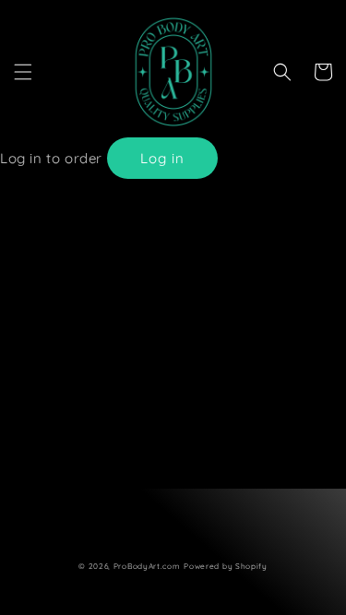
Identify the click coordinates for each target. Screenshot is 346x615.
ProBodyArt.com (147, 566)
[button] (23, 72)
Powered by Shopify (226, 566)
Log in (162, 158)
